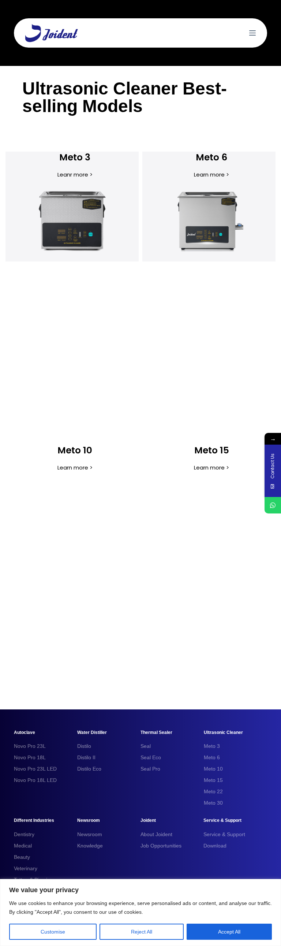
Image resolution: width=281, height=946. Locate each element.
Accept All (229, 932)
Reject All (141, 932)
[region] (140, 912)
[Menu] (252, 33)
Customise (53, 932)
